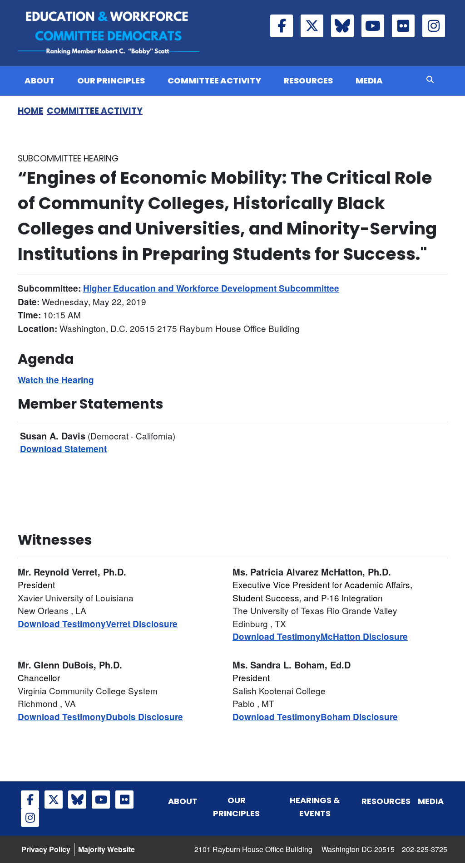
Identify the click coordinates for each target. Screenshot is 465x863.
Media (369, 80)
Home (30, 111)
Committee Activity (214, 80)
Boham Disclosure (359, 717)
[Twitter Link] (312, 26)
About (39, 80)
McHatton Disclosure (364, 636)
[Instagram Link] (433, 26)
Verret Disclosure (142, 624)
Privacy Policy (45, 849)
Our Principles (111, 80)
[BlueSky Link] (342, 26)
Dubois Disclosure (144, 717)
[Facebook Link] (281, 26)
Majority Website (106, 849)
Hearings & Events (315, 807)
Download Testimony (62, 624)
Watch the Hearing (56, 380)
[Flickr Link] (403, 26)
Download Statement (63, 449)
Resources (308, 80)
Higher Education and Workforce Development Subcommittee (211, 288)
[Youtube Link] (372, 26)
